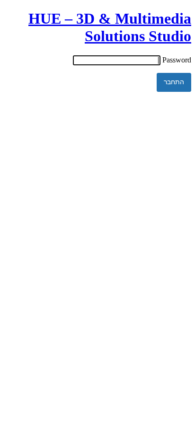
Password (176, 60)
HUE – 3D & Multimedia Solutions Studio (109, 27)
